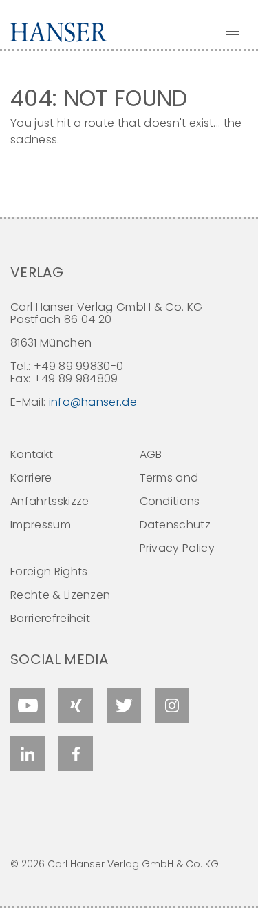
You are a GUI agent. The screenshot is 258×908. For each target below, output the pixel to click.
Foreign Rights (48, 571)
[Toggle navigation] (232, 31)
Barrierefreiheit (50, 618)
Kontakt (31, 454)
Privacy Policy (177, 548)
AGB (151, 454)
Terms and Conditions (170, 489)
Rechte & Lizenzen (60, 595)
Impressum (40, 525)
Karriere (31, 478)
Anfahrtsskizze (49, 501)
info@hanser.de (93, 402)
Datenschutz (175, 525)
